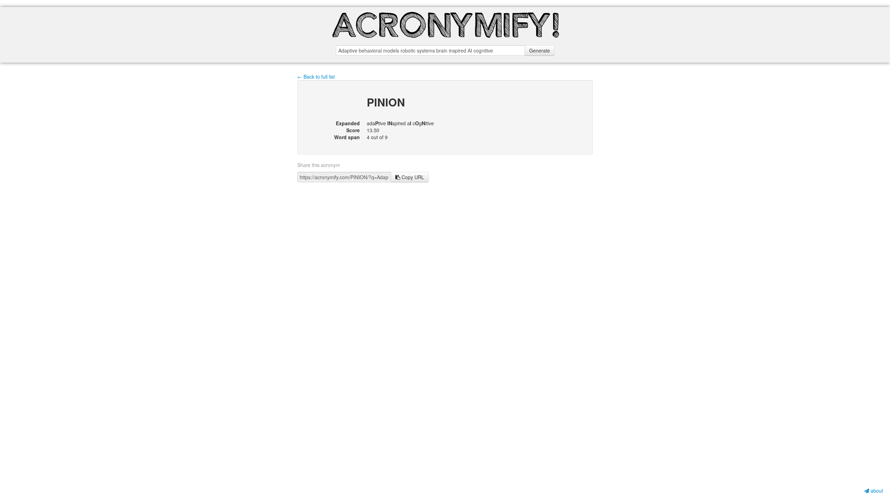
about (876, 490)
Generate (539, 50)
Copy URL (412, 177)
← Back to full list (316, 76)
